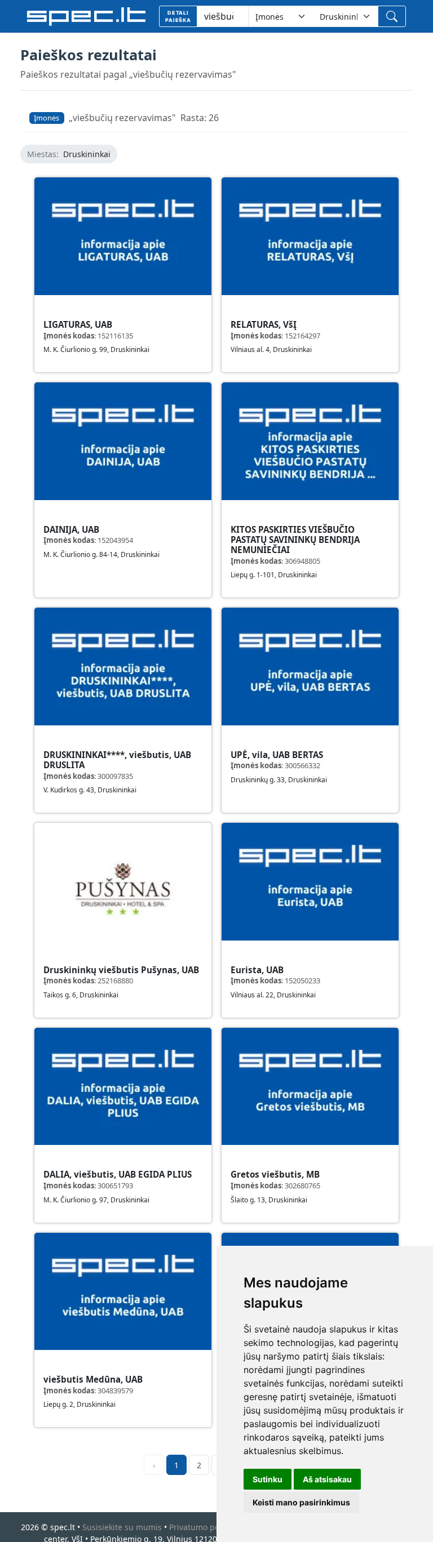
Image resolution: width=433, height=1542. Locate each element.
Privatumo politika (203, 1527)
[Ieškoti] (392, 16)
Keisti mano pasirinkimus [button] (301, 1502)
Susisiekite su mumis (122, 1527)
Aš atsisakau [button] (327, 1479)
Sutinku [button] (267, 1479)
